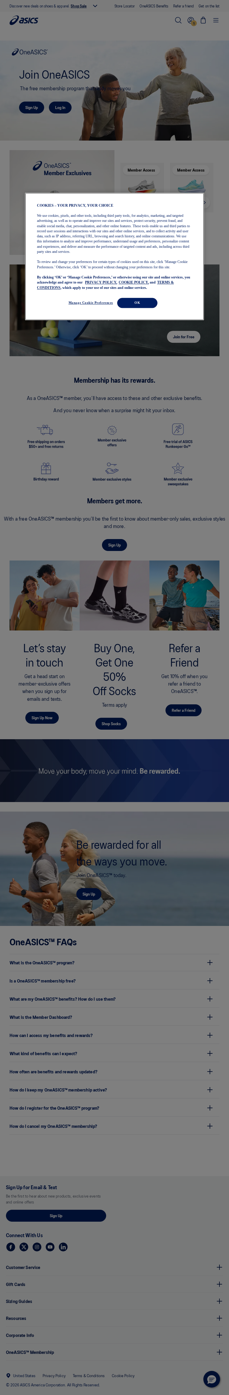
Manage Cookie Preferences (91, 302)
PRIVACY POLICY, (101, 282)
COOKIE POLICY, (134, 282)
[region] (114, 256)
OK (137, 302)
